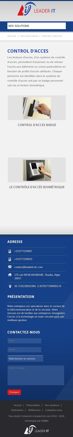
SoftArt (44, 421)
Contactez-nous (53, 410)
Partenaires (17, 410)
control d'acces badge (37, 125)
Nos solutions (29, 36)
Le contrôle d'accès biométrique (36, 187)
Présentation (33, 405)
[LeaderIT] (36, 14)
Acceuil (12, 36)
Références (34, 410)
